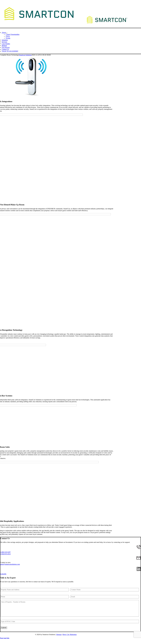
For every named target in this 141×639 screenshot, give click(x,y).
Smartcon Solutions (25, 55)
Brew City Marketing (70, 634)
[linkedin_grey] (139, 570)
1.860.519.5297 (5, 552)
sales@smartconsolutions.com (10, 564)
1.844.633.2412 (5, 554)
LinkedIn (3, 574)
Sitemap (59, 634)
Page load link (4, 638)
